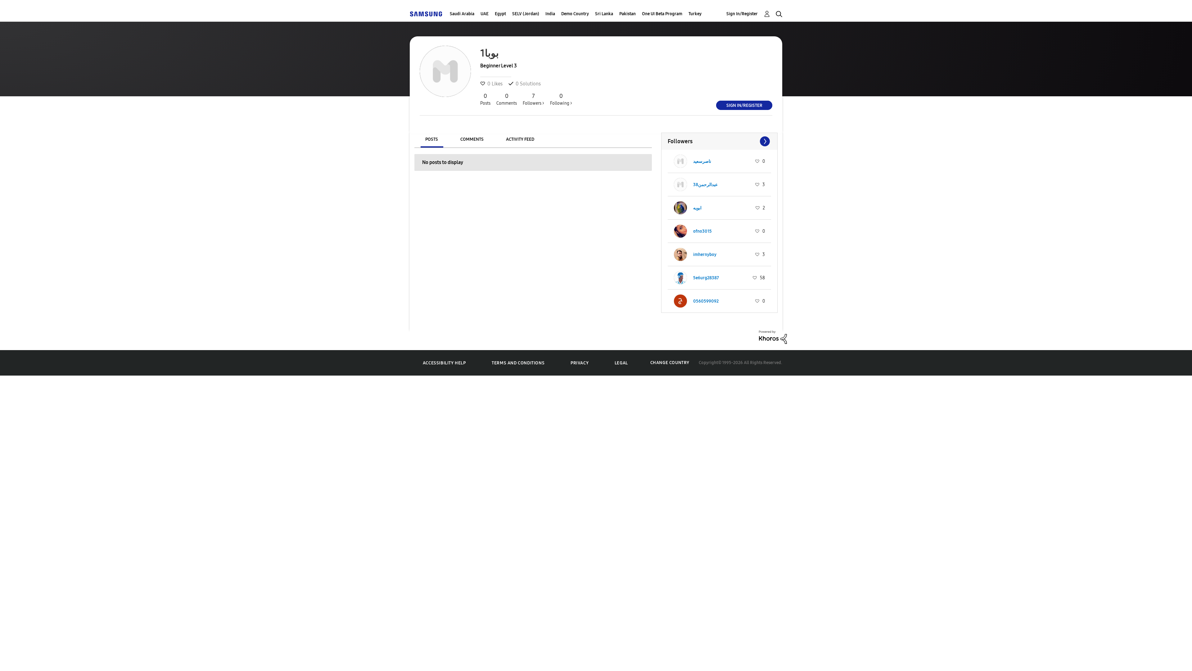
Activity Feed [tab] (520, 139)
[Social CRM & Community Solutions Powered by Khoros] (773, 337)
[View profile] (680, 161)
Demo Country (575, 13)
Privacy (580, 363)
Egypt (500, 13)
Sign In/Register (742, 13)
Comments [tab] (472, 139)
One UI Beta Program (662, 13)
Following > (561, 99)
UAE (485, 13)
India (550, 13)
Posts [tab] (431, 139)
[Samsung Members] (426, 14)
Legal (621, 363)
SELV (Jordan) (525, 13)
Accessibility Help (444, 363)
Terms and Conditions (518, 363)
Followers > (533, 99)
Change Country (669, 362)
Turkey (695, 13)
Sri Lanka (604, 13)
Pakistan (627, 13)
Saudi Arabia (462, 13)
